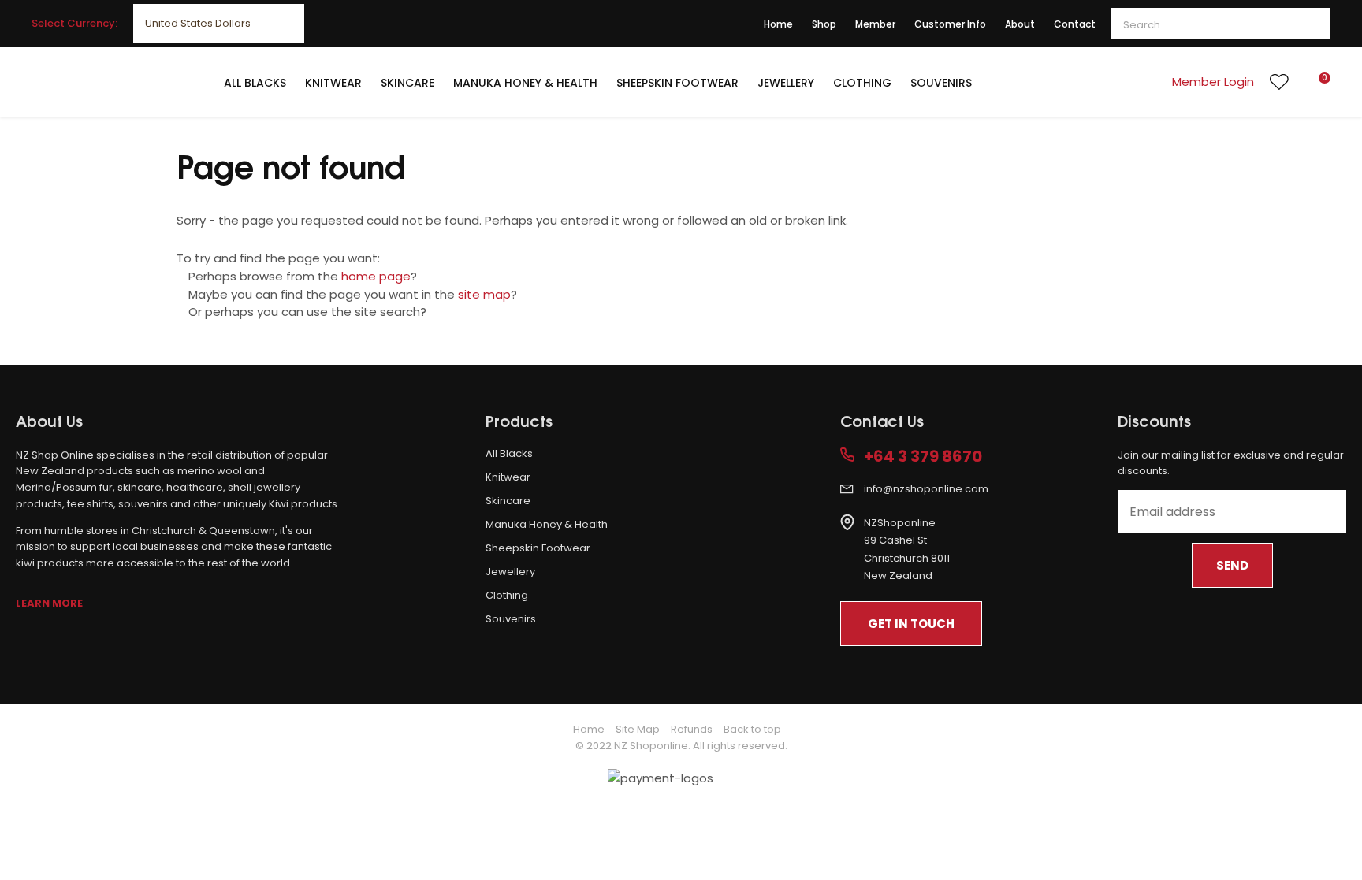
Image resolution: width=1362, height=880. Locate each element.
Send (1232, 565)
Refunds (692, 729)
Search (1311, 23)
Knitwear (333, 83)
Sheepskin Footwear (677, 83)
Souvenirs (941, 83)
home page (376, 276)
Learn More (49, 603)
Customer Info (950, 24)
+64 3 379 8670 (923, 456)
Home (778, 24)
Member (875, 24)
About (1020, 24)
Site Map (638, 729)
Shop (824, 24)
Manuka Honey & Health (525, 83)
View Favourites (1279, 82)
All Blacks (255, 83)
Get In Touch (911, 623)
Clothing (862, 83)
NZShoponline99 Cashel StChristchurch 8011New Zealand (907, 549)
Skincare (407, 83)
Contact (1075, 24)
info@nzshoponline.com (926, 488)
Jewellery (785, 83)
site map (484, 294)
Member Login (1213, 81)
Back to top (752, 729)
